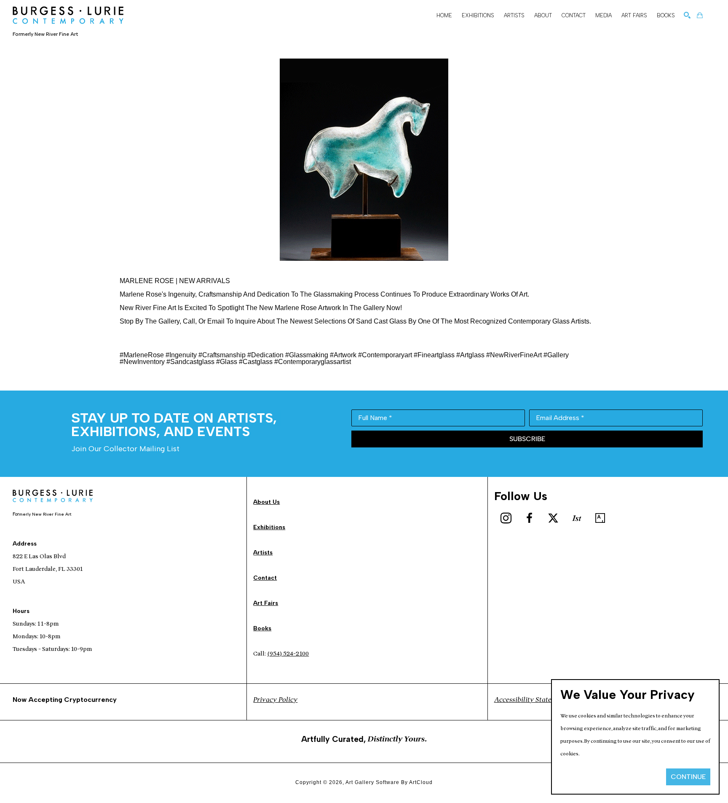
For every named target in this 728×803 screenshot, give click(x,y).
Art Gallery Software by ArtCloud (389, 782)
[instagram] (505, 518)
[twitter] (553, 518)
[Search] (687, 15)
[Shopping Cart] (700, 15)
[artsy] (600, 518)
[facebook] (529, 518)
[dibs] (576, 518)
